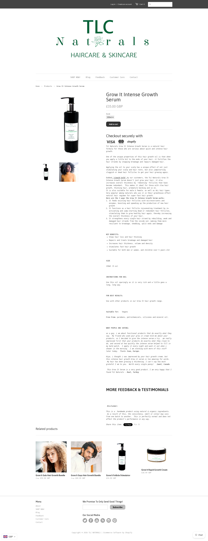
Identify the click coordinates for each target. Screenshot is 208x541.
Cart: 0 (142, 4)
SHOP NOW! (40, 509)
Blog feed (102, 520)
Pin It (137, 424)
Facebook (91, 520)
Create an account (125, 4)
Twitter (85, 520)
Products (48, 86)
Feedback (40, 516)
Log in (113, 4)
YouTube (97, 520)
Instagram (108, 520)
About (38, 506)
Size (108, 114)
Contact (39, 522)
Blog (38, 513)
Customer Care (42, 519)
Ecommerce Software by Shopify (117, 533)
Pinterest (114, 520)
